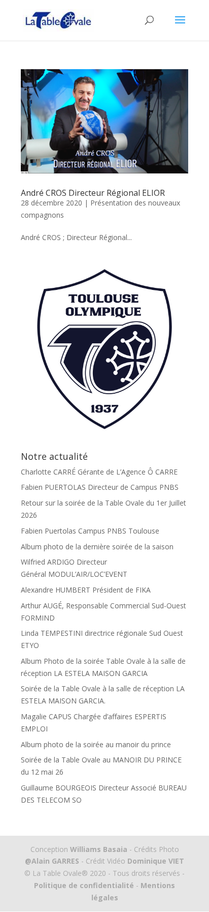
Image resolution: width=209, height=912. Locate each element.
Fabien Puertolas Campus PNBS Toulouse (90, 531)
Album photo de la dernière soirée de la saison (97, 546)
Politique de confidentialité (84, 885)
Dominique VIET (155, 861)
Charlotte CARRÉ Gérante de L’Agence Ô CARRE (99, 472)
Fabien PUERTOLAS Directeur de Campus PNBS (100, 487)
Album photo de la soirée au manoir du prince (96, 744)
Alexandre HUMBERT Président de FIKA (86, 590)
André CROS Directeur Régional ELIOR (93, 192)
